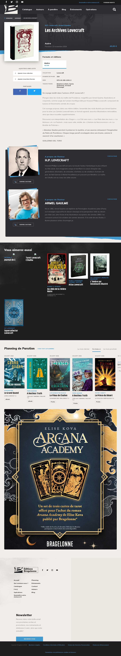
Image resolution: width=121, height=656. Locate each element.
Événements (76, 9)
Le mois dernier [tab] (83, 349)
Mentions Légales (34, 645)
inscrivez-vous (29, 639)
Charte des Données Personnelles (79, 645)
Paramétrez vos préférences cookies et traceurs (60, 652)
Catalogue (27, 9)
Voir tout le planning (46, 348)
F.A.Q (16, 589)
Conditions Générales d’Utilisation (54, 645)
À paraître (53, 9)
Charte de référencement (101, 645)
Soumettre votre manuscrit (89, 2)
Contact (35, 586)
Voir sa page (112, 156)
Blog (64, 9)
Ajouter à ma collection (25, 73)
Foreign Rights (109, 2)
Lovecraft (18, 18)
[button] (118, 381)
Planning (35, 580)
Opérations (91, 9)
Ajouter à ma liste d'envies (26, 79)
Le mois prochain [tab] (110, 349)
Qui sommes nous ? (21, 583)
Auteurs (40, 9)
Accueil (16, 580)
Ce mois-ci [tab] (96, 349)
